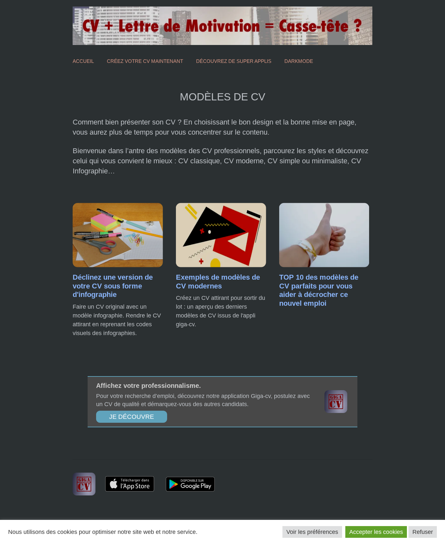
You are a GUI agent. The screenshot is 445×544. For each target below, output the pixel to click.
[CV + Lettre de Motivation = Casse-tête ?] (222, 25)
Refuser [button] (422, 532)
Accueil (83, 61)
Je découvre (131, 416)
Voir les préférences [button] (312, 532)
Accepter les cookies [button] (376, 532)
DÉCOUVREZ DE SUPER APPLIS (233, 61)
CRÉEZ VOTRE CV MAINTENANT (145, 61)
